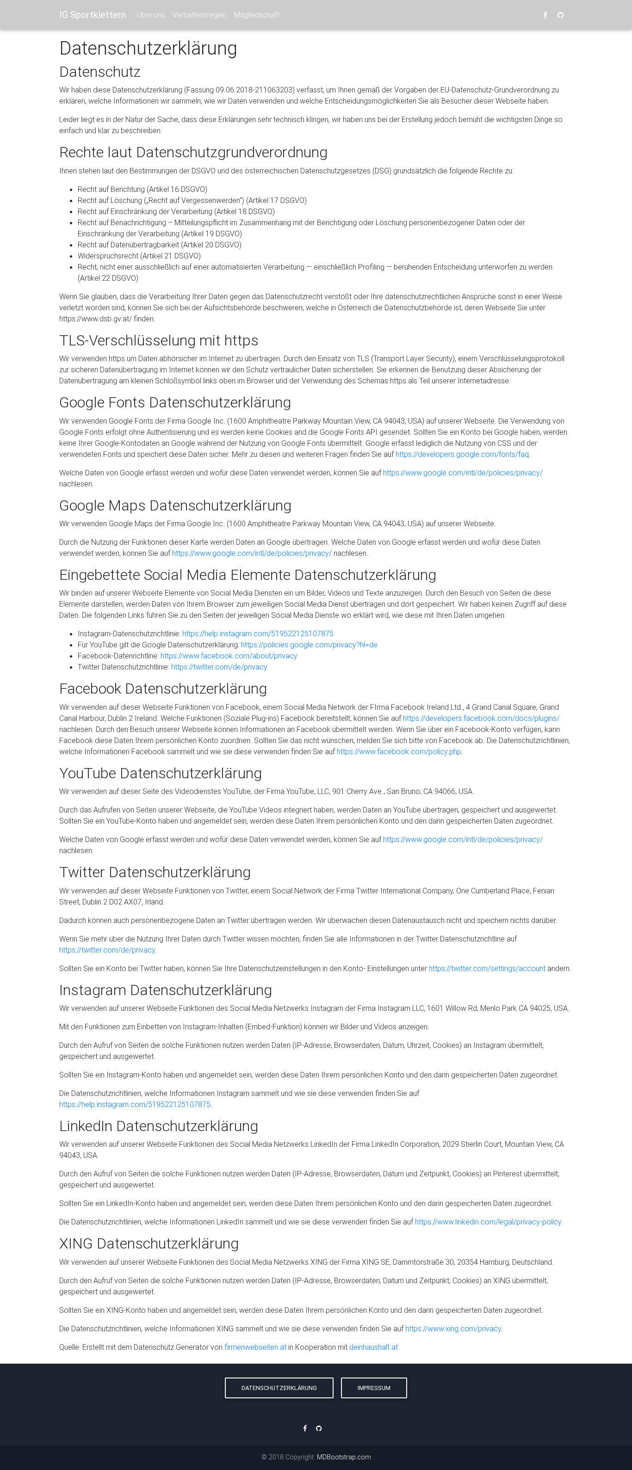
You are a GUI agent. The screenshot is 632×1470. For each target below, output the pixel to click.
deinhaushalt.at (373, 1347)
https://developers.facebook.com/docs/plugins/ (481, 718)
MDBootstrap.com (344, 1457)
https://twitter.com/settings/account (487, 968)
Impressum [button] (374, 1388)
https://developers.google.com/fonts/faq (462, 454)
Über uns (151, 14)
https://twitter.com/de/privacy (219, 666)
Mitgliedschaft (256, 14)
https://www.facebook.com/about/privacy (229, 655)
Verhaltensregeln (200, 14)
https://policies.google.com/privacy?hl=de (309, 644)
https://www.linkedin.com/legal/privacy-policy (488, 1221)
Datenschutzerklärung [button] (279, 1388)
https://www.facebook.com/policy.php (399, 751)
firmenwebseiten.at (255, 1347)
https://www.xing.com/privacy (453, 1328)
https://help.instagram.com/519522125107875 (258, 633)
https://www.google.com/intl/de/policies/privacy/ (463, 472)
